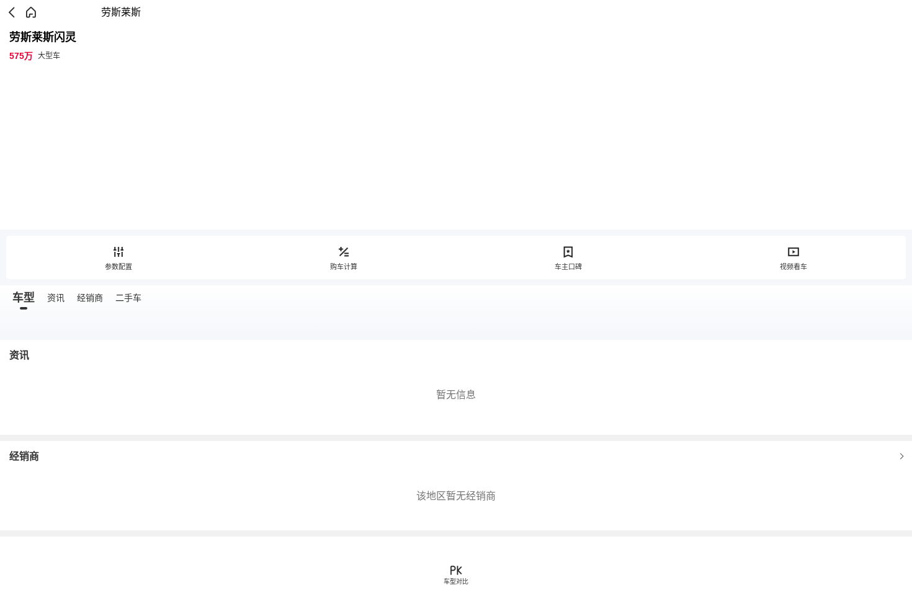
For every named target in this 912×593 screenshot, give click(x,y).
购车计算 (343, 266)
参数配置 (118, 266)
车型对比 (456, 581)
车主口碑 (568, 266)
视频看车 (793, 266)
